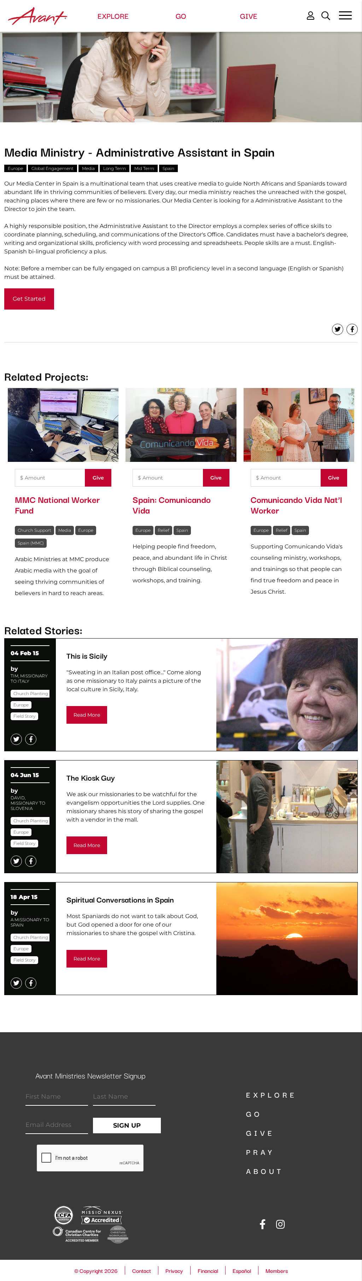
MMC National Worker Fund (57, 504)
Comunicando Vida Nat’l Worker (296, 504)
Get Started (29, 298)
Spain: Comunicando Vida (172, 504)
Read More (87, 715)
